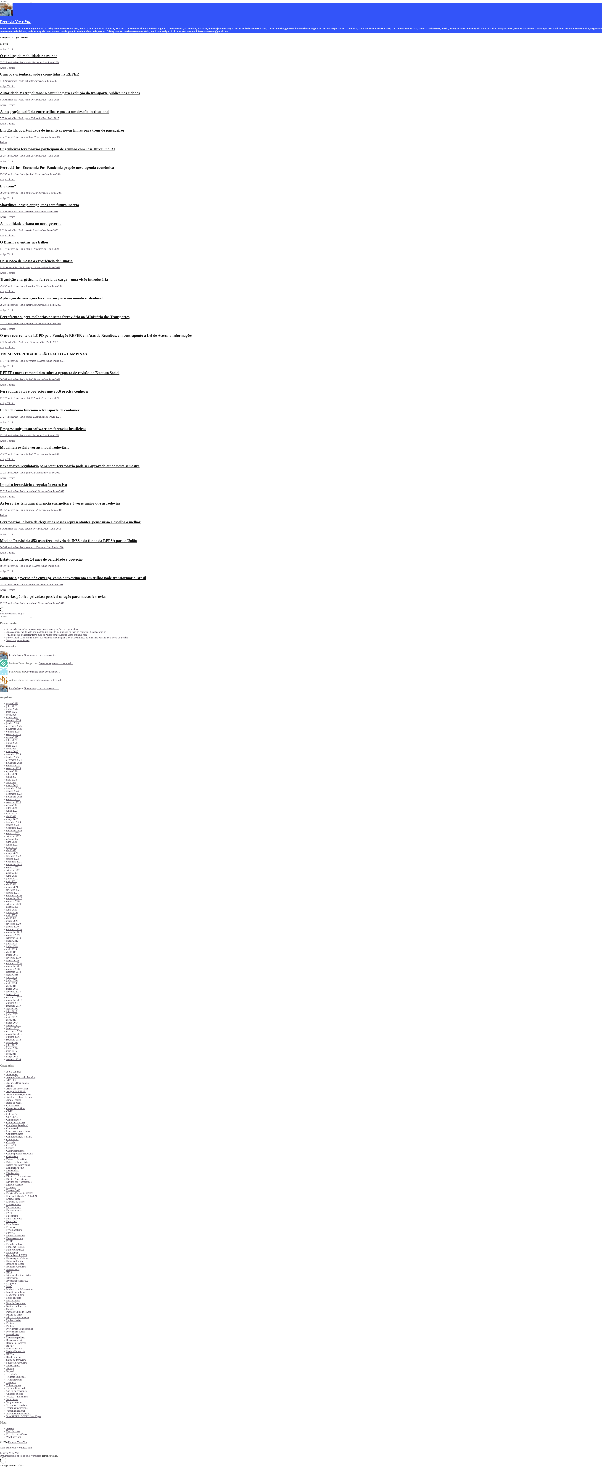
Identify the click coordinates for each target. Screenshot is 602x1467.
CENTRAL (12, 1117)
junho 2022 (12, 844)
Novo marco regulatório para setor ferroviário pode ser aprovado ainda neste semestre (70, 466)
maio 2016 (11, 1051)
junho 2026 (12, 709)
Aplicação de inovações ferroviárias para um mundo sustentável (51, 298)
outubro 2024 (13, 765)
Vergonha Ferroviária (16, 1405)
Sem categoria (13, 1365)
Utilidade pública (14, 1393)
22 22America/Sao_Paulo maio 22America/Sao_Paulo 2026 (29, 62)
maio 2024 (11, 779)
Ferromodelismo (14, 1230)
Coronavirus (12, 1139)
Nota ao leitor (13, 1300)
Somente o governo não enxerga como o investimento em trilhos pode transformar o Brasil (73, 578)
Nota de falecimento (16, 1303)
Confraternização (14, 1133)
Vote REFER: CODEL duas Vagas (23, 1416)
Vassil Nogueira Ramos (17, 640)
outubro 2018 (13, 969)
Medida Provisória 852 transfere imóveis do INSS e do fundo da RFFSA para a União (68, 541)
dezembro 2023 (14, 793)
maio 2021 (11, 881)
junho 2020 (12, 912)
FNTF (9, 1241)
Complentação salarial (17, 1125)
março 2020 (12, 921)
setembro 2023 (13, 802)
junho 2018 (12, 980)
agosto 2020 (12, 906)
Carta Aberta (12, 1105)
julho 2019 (11, 943)
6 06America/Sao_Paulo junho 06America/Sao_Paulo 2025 (29, 99)
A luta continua (13, 1071)
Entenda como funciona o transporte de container (40, 410)
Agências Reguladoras (17, 1083)
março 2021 (12, 887)
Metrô (9, 1286)
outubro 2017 (13, 1003)
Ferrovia (10, 1232)
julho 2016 (11, 1045)
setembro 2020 (13, 904)
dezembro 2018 (14, 963)
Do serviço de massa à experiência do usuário (36, 261)
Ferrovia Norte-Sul (15, 1235)
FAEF (9, 1213)
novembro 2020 (14, 898)
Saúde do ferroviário (16, 1360)
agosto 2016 (12, 1042)
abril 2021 (11, 884)
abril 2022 (11, 850)
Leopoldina (12, 1283)
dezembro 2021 (14, 861)
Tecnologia (11, 1374)
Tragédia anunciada (16, 1376)
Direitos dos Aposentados (19, 1182)
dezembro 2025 (14, 726)
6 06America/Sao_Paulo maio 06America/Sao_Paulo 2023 (29, 211)
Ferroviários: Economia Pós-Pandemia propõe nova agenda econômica (57, 167)
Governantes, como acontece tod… (41, 655)
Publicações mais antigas (12, 613)
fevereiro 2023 (13, 822)
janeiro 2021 (12, 892)
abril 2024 (11, 782)
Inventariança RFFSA (17, 1280)
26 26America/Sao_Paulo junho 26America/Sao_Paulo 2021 (30, 379)
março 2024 (12, 785)
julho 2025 (11, 740)
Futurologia (12, 1252)
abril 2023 (11, 816)
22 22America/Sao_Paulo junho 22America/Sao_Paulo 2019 (30, 472)
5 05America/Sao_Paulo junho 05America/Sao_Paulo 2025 (29, 118)
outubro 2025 (13, 731)
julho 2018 (11, 977)
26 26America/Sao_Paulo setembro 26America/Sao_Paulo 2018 (31, 547)
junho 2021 (12, 878)
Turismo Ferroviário (16, 1388)
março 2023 (12, 819)
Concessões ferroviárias (18, 1131)
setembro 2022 (13, 836)
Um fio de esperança (16, 1391)
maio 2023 (11, 813)
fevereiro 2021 (13, 890)
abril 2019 (11, 952)
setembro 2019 (13, 938)
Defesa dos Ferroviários (18, 1165)
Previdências (12, 1334)
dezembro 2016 (14, 1031)
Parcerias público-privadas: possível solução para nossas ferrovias (53, 596)
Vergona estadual (14, 1402)
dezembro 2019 (14, 929)
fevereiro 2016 (13, 1059)
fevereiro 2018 (13, 991)
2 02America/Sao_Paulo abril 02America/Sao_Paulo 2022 (29, 342)
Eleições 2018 (13, 1190)
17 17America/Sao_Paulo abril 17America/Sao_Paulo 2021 (29, 398)
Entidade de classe (15, 1201)
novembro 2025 (14, 728)
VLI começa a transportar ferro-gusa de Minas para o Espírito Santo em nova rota (46, 634)
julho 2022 (11, 841)
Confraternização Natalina (19, 1136)
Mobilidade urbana (15, 1292)
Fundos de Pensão (15, 1249)
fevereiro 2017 (13, 1025)
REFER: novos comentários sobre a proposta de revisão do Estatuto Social (59, 373)
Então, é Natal (13, 1198)
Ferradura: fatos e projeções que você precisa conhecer (44, 391)
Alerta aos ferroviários (17, 1088)
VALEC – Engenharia (17, 1396)
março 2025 (12, 751)
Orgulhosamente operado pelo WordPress (20, 1455)
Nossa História (13, 1297)
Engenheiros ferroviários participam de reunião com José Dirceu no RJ (57, 149)
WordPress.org (13, 1437)
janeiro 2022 (12, 858)
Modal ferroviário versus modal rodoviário (34, 447)
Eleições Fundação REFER (20, 1193)
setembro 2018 (13, 971)
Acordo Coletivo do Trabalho (20, 1077)
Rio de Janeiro (13, 1357)
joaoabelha (14, 655)
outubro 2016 (13, 1036)
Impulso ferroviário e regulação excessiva (33, 485)
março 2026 (12, 717)
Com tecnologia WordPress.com (16, 1447)
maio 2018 (11, 983)
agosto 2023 (12, 805)
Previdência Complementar (19, 1328)
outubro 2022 (13, 833)
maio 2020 (11, 915)
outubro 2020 (13, 901)
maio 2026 (11, 712)
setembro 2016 (13, 1039)
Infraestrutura (12, 1269)
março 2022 (12, 853)
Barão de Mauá (13, 1102)
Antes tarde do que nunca (19, 1094)
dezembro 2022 (14, 827)
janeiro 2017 (12, 1028)
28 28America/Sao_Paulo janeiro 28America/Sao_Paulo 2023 (30, 304)
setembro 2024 (13, 768)
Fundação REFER (15, 1246)
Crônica (10, 1148)
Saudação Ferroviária (16, 1362)
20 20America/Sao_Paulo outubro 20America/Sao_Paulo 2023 (31, 193)
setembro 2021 (13, 870)
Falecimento (12, 1215)
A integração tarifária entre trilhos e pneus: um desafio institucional (54, 112)
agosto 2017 (12, 1008)
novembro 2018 (14, 966)
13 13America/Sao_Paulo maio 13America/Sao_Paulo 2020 (29, 435)
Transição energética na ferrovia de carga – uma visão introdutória (54, 279)
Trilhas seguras (13, 1385)
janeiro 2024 (12, 791)
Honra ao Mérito (14, 1261)
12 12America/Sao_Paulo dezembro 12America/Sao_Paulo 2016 (32, 603)
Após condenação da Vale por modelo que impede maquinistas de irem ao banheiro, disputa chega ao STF (58, 632)
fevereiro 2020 (13, 923)
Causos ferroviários (15, 1108)
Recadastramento (14, 1340)
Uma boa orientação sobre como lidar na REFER (39, 74)
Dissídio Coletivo (15, 1184)
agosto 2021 (12, 873)
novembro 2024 (14, 762)
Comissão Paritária (15, 1122)
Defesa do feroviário (16, 1159)
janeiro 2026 (12, 723)
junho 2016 (12, 1048)
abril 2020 (11, 918)
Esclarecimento (13, 1207)
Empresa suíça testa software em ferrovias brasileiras (43, 429)
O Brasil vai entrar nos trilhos (24, 242)
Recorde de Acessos (16, 1343)
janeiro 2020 (12, 926)
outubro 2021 (13, 867)
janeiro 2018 (12, 994)
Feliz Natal (11, 1221)
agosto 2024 (12, 771)
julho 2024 (11, 774)
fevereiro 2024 (13, 788)
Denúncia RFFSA (15, 1167)
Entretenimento (13, 1204)
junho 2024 (12, 776)
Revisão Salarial (14, 1348)
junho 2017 (12, 1014)
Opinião (10, 1309)
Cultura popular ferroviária (19, 1153)
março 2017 (12, 1022)
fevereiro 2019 (13, 957)
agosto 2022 (12, 839)
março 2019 (12, 955)
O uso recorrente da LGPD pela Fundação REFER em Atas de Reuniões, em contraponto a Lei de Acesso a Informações (96, 335)
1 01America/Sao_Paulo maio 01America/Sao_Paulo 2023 (29, 230)
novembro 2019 (14, 932)
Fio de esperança (14, 1238)
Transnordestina (14, 1379)
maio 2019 (11, 949)
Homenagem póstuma (17, 1258)
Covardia (10, 1142)
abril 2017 (11, 1020)
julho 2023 (11, 808)
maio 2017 (11, 1017)
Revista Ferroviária (15, 1351)
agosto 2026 (12, 703)
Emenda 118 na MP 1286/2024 (21, 1196)
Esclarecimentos (14, 1210)
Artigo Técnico (7, 49)
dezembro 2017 (14, 997)
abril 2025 (11, 748)
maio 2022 (11, 847)
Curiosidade (12, 1156)
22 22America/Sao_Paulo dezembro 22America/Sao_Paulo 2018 (32, 491)
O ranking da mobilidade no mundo (28, 56)
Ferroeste (10, 1227)
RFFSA (10, 1354)
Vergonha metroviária (17, 1408)
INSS (9, 1272)
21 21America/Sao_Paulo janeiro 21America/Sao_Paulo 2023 (30, 323)
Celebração (11, 1114)
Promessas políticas (15, 1337)
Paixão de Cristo (14, 1314)
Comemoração (13, 1119)
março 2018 (12, 988)
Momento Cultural (15, 1295)
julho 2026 (11, 706)
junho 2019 (12, 946)
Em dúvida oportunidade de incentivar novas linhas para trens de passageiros (62, 130)
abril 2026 (11, 714)
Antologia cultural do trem (19, 1097)
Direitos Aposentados (16, 1179)
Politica (3, 142)
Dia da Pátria (12, 1170)
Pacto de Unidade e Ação (18, 1311)
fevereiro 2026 (13, 720)
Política (10, 1323)
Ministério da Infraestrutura (19, 1289)
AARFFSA (12, 1074)
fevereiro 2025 (13, 754)
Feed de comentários (16, 1434)
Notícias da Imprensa (16, 1306)
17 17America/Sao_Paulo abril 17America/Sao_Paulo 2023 (29, 249)
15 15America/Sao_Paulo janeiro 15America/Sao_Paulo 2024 (30, 174)
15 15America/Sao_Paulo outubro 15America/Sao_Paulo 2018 (31, 510)
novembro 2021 (14, 864)
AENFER (11, 1080)
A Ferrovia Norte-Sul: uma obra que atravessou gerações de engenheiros (42, 629)
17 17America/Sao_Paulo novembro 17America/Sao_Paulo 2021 (32, 360)
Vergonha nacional (15, 1410)
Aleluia (9, 1085)
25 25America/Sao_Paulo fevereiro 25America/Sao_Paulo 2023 (31, 286)
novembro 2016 (14, 1034)
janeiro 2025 (12, 757)
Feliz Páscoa (12, 1224)
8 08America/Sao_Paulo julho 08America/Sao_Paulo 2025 (29, 81)
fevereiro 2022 (13, 856)
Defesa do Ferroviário (17, 1162)
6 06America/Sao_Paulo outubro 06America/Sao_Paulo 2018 (30, 528)
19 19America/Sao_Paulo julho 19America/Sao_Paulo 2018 (30, 566)
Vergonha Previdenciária (18, 1413)
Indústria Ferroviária (16, 1266)
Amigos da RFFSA (16, 1091)
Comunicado (12, 1128)
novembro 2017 (14, 1000)
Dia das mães (12, 1173)
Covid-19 (11, 1145)
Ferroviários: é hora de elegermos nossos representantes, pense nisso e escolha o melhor (70, 522)
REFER (10, 1345)
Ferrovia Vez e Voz (15, 22)
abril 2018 (11, 986)
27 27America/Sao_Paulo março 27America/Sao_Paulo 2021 (30, 416)
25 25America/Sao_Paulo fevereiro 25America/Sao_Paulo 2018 (31, 584)
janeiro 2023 (12, 825)
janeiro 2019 (12, 960)
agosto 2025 (12, 737)
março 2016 (12, 1056)
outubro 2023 (13, 799)
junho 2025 (12, 743)
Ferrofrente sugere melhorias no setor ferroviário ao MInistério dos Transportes (64, 317)
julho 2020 (11, 909)
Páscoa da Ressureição (17, 1317)
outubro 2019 (13, 935)
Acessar (10, 1428)
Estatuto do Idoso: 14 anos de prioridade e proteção (41, 559)
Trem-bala (11, 1382)
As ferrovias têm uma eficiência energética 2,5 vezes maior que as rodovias (60, 503)
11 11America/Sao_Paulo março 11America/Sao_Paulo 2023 (30, 267)
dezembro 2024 (14, 760)
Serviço (10, 1368)
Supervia (10, 1371)
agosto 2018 (12, 974)
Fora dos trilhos (14, 1244)
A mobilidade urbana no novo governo (30, 224)
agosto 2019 (12, 940)
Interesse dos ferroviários (18, 1275)
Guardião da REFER (16, 1255)
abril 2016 (11, 1053)
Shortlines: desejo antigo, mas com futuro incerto (39, 205)
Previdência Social (15, 1331)
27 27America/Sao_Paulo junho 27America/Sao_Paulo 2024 (30, 137)
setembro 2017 (13, 1005)
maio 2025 (11, 745)
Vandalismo (12, 1399)
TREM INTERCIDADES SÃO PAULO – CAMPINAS (43, 354)
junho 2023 (12, 810)
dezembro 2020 (14, 895)
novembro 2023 (14, 796)
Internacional (12, 1278)
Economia (11, 1187)
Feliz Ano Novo (14, 1218)
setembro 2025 (13, 734)
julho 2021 (11, 875)
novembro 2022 (14, 830)
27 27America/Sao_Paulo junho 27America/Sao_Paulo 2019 (30, 454)
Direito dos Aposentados (18, 1176)
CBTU (9, 1111)
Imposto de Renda (15, 1263)
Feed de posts (13, 1431)
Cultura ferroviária (15, 1150)
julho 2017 (11, 1011)
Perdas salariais (13, 1320)
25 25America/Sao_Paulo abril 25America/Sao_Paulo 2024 (29, 155)
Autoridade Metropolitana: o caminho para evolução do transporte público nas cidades (70, 93)
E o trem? (8, 186)
